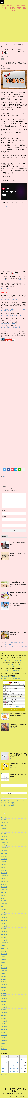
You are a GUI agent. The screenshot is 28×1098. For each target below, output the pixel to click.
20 (10, 1069)
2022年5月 (4, 895)
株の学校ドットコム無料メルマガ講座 (11, 280)
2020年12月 (4, 943)
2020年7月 (4, 956)
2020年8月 (4, 954)
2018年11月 (4, 1012)
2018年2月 (4, 1038)
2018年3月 (4, 1035)
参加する (23, 707)
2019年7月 (4, 990)
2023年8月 (4, 853)
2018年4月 (4, 1032)
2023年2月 (4, 870)
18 (3, 1069)
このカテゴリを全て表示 (14, 706)
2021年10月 (4, 915)
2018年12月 (4, 1010)
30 (21, 1072)
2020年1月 (4, 973)
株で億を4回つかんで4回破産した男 (11, 327)
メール (4, 516)
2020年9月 (4, 951)
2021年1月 (4, 940)
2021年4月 (4, 931)
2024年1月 (4, 839)
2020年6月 (4, 959)
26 (6, 1072)
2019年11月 (4, 979)
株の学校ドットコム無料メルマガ (14, 660)
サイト (3, 523)
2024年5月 (4, 828)
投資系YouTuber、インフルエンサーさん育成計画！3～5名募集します (18, 754)
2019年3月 (4, 1001)
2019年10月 (4, 982)
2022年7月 (4, 889)
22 (17, 1069)
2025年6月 (4, 817)
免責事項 (9, 1085)
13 (10, 1065)
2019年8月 (4, 987)
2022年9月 (4, 884)
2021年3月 (4, 934)
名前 (3, 510)
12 (6, 1065)
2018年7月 (4, 1024)
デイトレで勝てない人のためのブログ (11, 315)
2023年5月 (4, 862)
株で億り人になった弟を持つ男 (9, 323)
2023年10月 (4, 848)
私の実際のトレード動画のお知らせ (10, 299)
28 (14, 1072)
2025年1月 (4, 820)
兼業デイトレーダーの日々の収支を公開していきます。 (14, 1093)
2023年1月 (4, 873)
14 (14, 1065)
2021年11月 (4, 912)
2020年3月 (4, 968)
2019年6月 (4, 993)
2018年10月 (4, 1015)
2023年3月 (4, 867)
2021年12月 (4, 909)
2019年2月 (4, 1004)
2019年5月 (4, 996)
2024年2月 (4, 836)
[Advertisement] (14, 27)
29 (17, 1072)
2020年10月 (4, 948)
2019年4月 (4, 998)
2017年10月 (4, 1049)
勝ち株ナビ (14, 666)
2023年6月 (4, 859)
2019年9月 (4, 984)
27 (10, 1072)
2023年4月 (4, 864)
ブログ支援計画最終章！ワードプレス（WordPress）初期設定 (18, 584)
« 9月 (2, 1074)
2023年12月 (4, 842)
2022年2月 (4, 903)
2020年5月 (4, 962)
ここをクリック (8, 206)
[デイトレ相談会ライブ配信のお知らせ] (15, 469)
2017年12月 (4, 1043)
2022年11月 (4, 878)
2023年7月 (4, 856)
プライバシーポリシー (16, 1085)
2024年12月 (4, 822)
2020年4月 (4, 965)
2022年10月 (4, 881)
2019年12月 (4, 976)
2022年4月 (4, 898)
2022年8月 (4, 887)
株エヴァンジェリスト (7, 288)
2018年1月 (4, 1040)
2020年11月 (4, 945)
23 (21, 1069)
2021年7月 (4, 923)
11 (3, 1065)
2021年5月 (4, 929)
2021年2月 (4, 937)
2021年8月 (4, 920)
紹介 (4, 476)
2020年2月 (4, 970)
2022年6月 (4, 892)
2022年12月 (4, 875)
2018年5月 (4, 1029)
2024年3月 (4, 834)
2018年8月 (4, 1021)
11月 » (7, 1074)
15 (17, 1065)
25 (3, 1072)
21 (14, 1069)
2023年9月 (4, 850)
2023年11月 (4, 845)
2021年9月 (4, 917)
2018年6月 (4, 1026)
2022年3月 (4, 901)
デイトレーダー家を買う (8, 803)
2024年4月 (4, 831)
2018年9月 (4, 1018)
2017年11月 (4, 1046)
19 (6, 1069)
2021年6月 (4, 926)
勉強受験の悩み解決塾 (8, 805)
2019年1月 (4, 1007)
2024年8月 (4, 825)
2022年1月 (4, 906)
